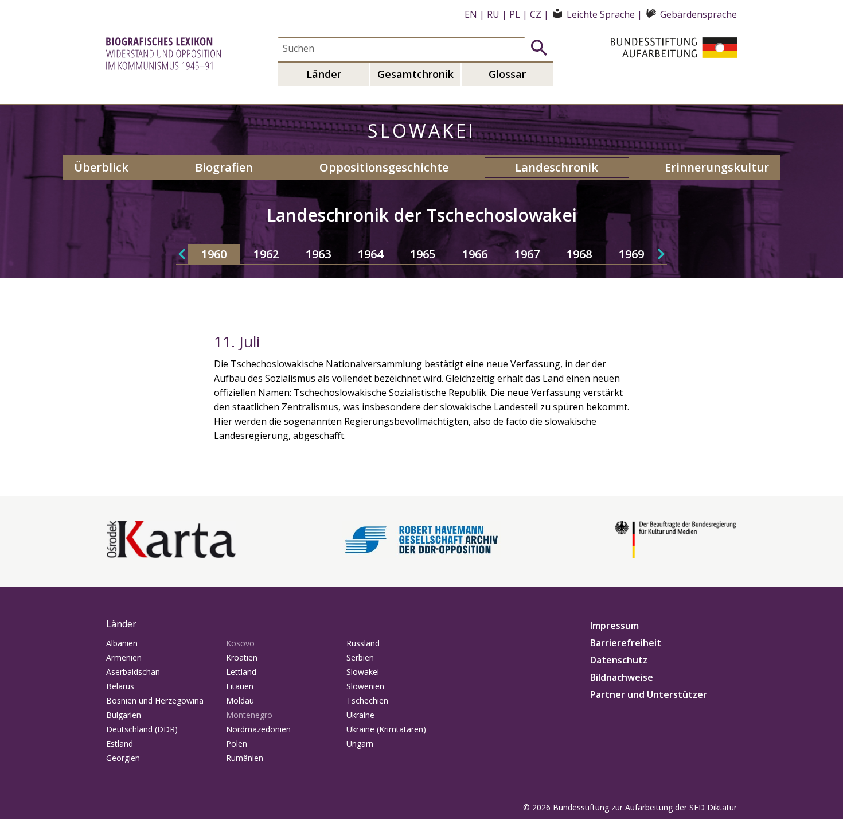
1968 (579, 254)
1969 (631, 254)
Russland (363, 643)
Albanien (122, 643)
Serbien (360, 657)
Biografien (224, 167)
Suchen (539, 48)
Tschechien (367, 700)
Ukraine (360, 714)
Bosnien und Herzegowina (155, 700)
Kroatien (241, 657)
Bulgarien (123, 714)
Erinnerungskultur (717, 167)
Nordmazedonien (258, 729)
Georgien (123, 757)
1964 (370, 254)
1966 (474, 254)
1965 (422, 254)
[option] (214, 254)
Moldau (240, 700)
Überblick (101, 167)
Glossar (507, 74)
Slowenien (365, 686)
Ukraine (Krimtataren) (386, 729)
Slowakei (362, 671)
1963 (318, 254)
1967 (527, 254)
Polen (236, 743)
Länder (323, 74)
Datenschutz (618, 660)
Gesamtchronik (415, 74)
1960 (214, 254)
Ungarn (359, 743)
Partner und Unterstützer (648, 694)
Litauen (239, 686)
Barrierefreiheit (625, 642)
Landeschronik (556, 167)
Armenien (124, 657)
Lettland (241, 671)
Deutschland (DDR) (142, 729)
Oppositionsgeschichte (383, 167)
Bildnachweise (621, 677)
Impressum (614, 625)
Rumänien (244, 757)
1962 (266, 254)
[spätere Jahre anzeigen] (661, 254)
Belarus (120, 686)
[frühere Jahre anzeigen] (182, 254)
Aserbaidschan (133, 671)
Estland (119, 743)
